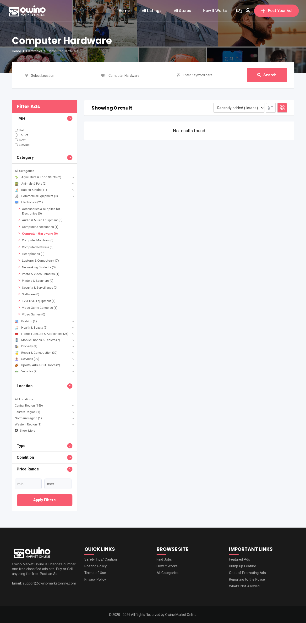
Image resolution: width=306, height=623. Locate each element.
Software (30, 294)
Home (124, 10)
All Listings (152, 10)
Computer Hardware (40, 233)
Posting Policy (95, 566)
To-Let (23, 135)
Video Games (33, 314)
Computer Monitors (37, 240)
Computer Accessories (40, 227)
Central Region (29, 405)
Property (29, 346)
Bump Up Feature (242, 566)
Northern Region (28, 418)
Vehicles (29, 371)
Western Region (28, 424)
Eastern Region (27, 412)
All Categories (24, 171)
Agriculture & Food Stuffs (41, 177)
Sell (21, 130)
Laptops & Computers (40, 260)
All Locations (24, 399)
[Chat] (239, 10)
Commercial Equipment (39, 196)
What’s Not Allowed (244, 586)
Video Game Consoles (39, 307)
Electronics (32, 202)
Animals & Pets (34, 183)
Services (30, 359)
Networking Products (39, 267)
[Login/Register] (248, 10)
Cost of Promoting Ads (247, 573)
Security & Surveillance (40, 287)
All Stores (182, 10)
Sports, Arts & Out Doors (40, 365)
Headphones (33, 254)
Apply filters (44, 500)
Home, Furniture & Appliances (45, 334)
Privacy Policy (95, 579)
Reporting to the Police (247, 579)
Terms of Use (95, 573)
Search (269, 75)
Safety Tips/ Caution (100, 559)
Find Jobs (164, 559)
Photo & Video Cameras (40, 274)
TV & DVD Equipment (38, 301)
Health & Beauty (34, 327)
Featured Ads (239, 559)
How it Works (215, 10)
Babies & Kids (34, 190)
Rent (22, 140)
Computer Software (38, 247)
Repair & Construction (39, 352)
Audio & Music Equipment (42, 220)
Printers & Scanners (37, 280)
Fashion (29, 321)
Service (24, 145)
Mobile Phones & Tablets (40, 340)
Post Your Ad (280, 10)
